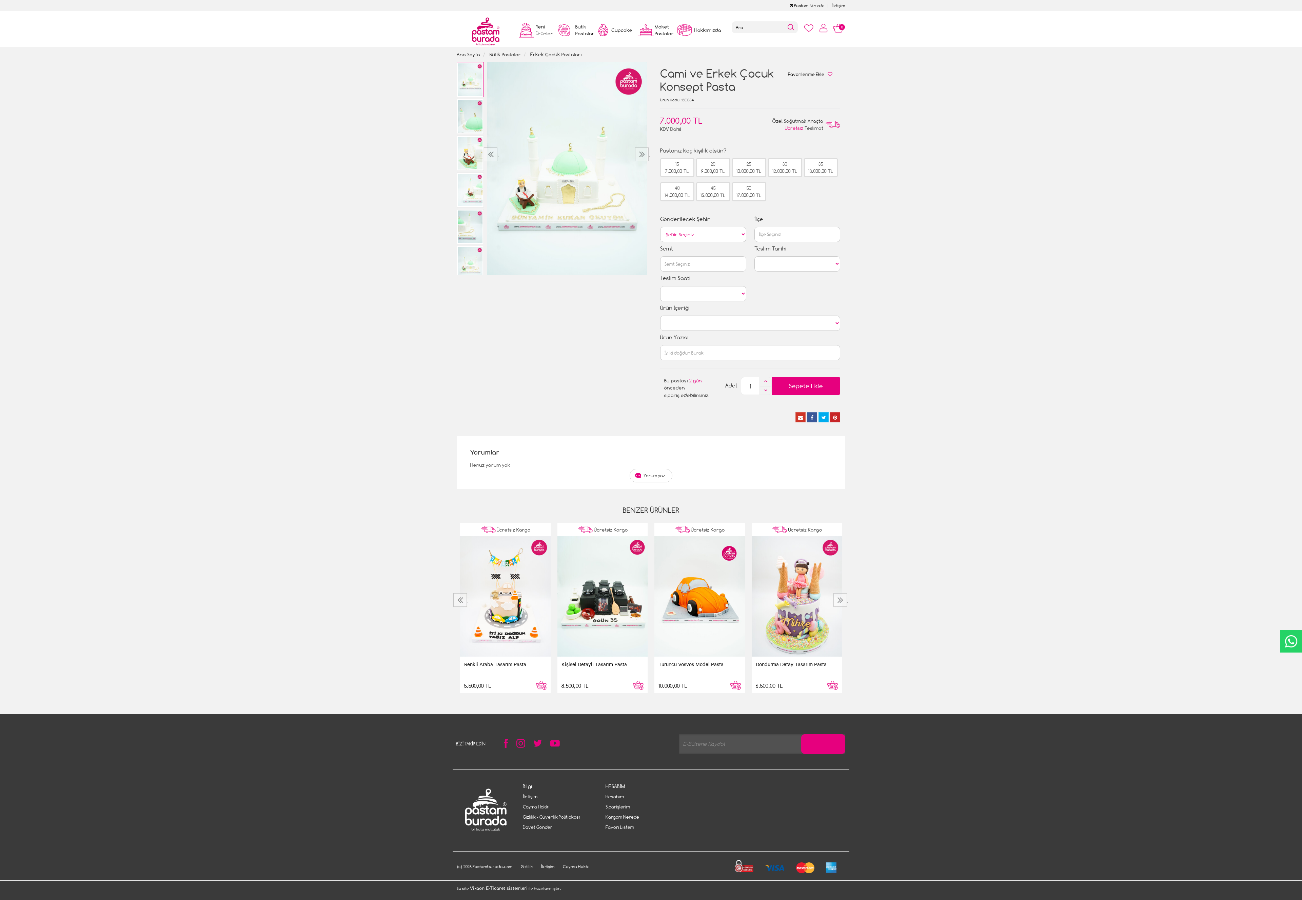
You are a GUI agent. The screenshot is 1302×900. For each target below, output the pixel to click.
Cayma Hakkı (536, 806)
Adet (731, 385)
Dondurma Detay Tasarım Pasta (791, 664)
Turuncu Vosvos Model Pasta (691, 664)
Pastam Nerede (808, 5)
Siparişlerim (618, 806)
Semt (666, 248)
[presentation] (491, 154)
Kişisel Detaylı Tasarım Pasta (594, 664)
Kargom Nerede (622, 817)
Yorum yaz (654, 475)
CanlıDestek (1291, 641)
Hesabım (615, 796)
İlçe (758, 219)
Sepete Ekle (806, 385)
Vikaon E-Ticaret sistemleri (499, 888)
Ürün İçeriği (675, 308)
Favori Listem (620, 827)
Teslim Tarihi (770, 248)
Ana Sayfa (468, 54)
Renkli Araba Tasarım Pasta (495, 664)
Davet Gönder (537, 827)
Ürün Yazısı (674, 337)
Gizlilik (527, 866)
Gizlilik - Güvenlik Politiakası (551, 817)
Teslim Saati (675, 278)
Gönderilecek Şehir (685, 219)
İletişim (838, 5)
